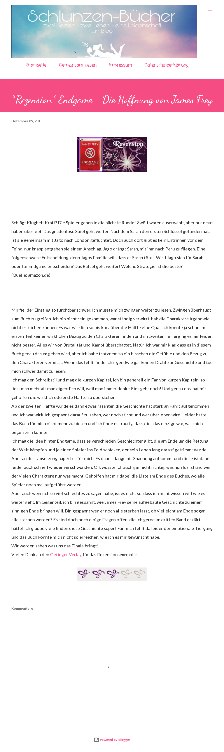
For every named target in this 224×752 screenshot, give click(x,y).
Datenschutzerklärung (167, 65)
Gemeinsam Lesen (77, 65)
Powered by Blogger (114, 740)
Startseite (36, 65)
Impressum (120, 65)
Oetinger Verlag (66, 554)
